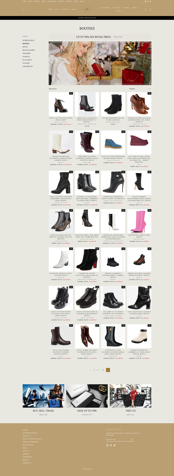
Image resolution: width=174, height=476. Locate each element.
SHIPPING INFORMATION (30, 442)
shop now (43, 414)
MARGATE (26, 460)
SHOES (43, 1)
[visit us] (130, 396)
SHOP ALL (130, 414)
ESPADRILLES (28, 66)
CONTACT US (27, 436)
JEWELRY (37, 1)
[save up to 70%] (87, 396)
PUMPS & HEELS (28, 40)
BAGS (30, 1)
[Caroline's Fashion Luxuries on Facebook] (111, 445)
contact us (87, 414)
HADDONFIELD (27, 457)
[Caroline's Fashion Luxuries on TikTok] (114, 445)
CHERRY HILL (27, 463)
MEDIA (76, 1)
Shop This (93, 77)
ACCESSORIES (51, 1)
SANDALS (26, 56)
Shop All (107, 77)
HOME (25, 1)
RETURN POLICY (28, 445)
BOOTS (25, 47)
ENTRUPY (26, 454)
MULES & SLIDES (29, 50)
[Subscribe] (132, 439)
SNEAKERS (27, 53)
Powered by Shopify (87, 469)
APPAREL (69, 1)
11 (103, 370)
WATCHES (61, 1)
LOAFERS (26, 63)
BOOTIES (26, 43)
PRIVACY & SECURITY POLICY (32, 439)
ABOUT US (26, 451)
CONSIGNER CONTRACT (30, 433)
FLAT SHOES (27, 60)
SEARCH (25, 430)
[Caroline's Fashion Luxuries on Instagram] (107, 445)
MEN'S (82, 1)
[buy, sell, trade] (43, 396)
